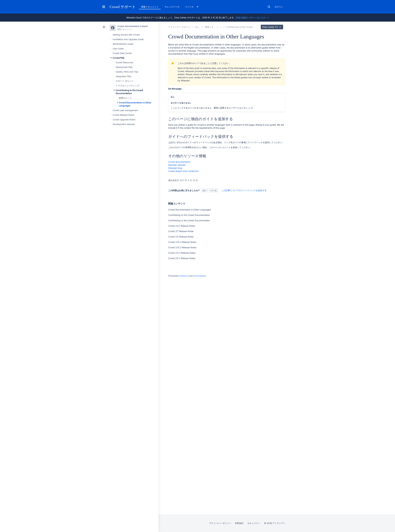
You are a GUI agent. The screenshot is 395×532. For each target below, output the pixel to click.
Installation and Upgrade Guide (128, 39)
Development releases (124, 124)
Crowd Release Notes (123, 115)
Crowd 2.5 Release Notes (180, 236)
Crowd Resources (124, 62)
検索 (268, 6)
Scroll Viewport (199, 276)
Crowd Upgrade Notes (124, 119)
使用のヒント (125, 98)
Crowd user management (125, 110)
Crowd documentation (179, 161)
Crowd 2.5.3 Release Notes (181, 252)
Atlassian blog (175, 168)
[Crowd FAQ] (221, 27)
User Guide (118, 48)
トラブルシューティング (127, 85)
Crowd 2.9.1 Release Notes (181, 225)
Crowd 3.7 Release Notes (180, 231)
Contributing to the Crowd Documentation (189, 215)
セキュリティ (253, 523)
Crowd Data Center (122, 53)
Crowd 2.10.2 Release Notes (182, 242)
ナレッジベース (172, 6)
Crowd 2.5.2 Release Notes (181, 258)
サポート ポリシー (124, 81)
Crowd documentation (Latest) (132, 26)
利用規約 (239, 523)
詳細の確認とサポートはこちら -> (252, 17)
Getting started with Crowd (126, 34)
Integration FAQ (123, 76)
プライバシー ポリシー (220, 523)
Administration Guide (123, 44)
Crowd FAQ (118, 57)
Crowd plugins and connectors (183, 171)
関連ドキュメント (149, 6)
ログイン (278, 6)
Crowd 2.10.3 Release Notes (182, 247)
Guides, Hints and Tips (127, 71)
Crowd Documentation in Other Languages (189, 209)
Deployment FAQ (124, 67)
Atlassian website (176, 165)
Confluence (184, 276)
